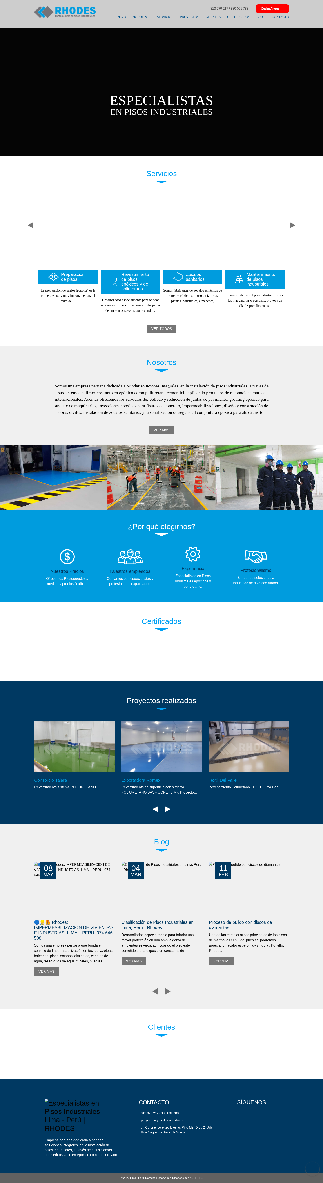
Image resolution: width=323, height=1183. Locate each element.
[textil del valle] (249, 746)
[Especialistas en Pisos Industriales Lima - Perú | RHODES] (65, 12)
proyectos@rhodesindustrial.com (164, 1120)
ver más (162, 430)
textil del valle (223, 780)
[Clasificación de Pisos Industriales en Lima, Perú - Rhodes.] (161, 889)
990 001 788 (239, 8)
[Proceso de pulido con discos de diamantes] (249, 889)
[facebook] (249, 1113)
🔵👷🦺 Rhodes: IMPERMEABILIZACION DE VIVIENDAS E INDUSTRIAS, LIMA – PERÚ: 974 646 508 (73, 930)
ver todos (161, 329)
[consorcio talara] (74, 746)
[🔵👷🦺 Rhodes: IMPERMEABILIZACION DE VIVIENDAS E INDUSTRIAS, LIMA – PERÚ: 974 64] (74, 889)
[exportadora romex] (161, 746)
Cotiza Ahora (270, 8)
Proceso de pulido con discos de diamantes (240, 925)
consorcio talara (50, 780)
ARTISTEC (196, 1177)
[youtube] (258, 1113)
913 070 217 (219, 8)
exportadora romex (140, 780)
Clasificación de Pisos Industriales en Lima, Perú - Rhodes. (158, 925)
